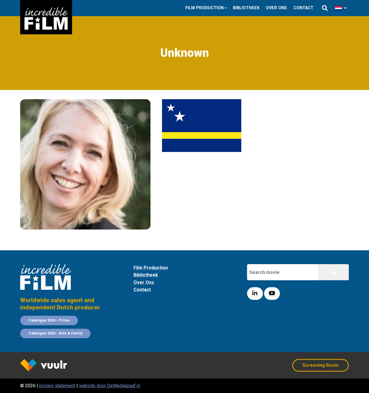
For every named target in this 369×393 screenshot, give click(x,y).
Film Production (204, 7)
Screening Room (320, 365)
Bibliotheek (246, 7)
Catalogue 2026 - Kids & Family (55, 333)
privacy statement (57, 385)
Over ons (276, 7)
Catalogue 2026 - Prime (49, 320)
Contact (303, 7)
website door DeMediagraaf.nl (109, 385)
